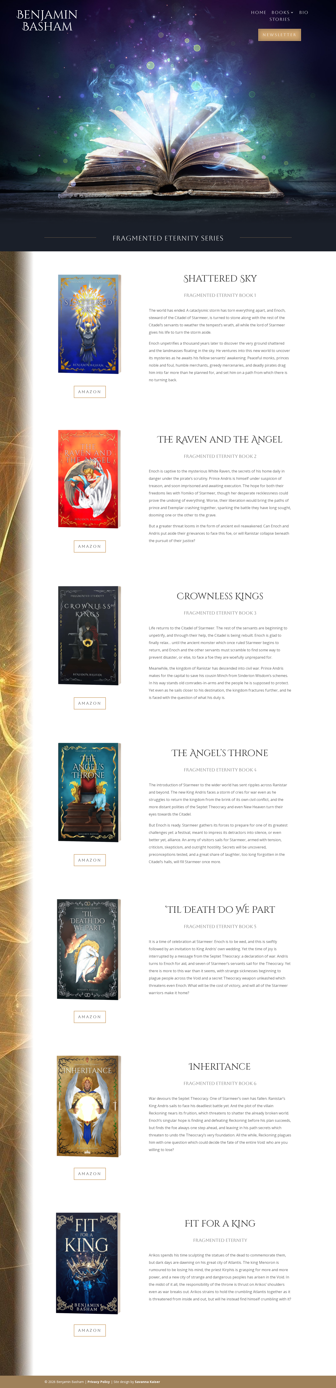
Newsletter (280, 34)
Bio (304, 13)
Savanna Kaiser (147, 1382)
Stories (279, 20)
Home (259, 13)
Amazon (89, 391)
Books (281, 13)
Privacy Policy (99, 1382)
